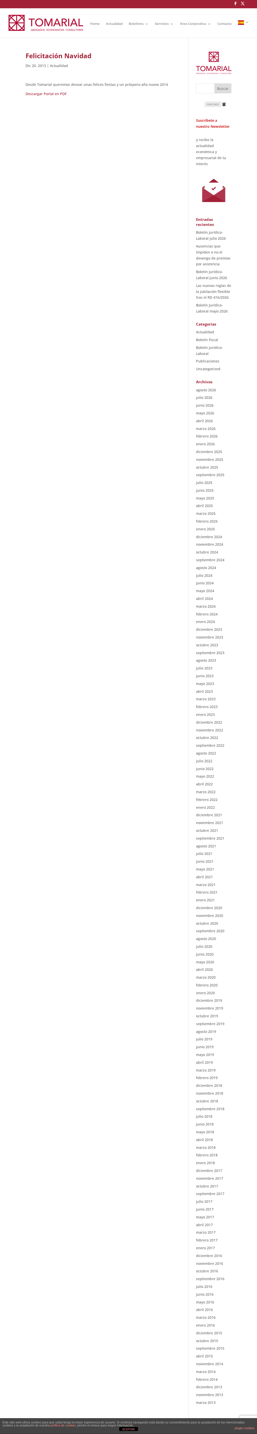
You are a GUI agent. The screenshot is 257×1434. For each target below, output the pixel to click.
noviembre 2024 (209, 544)
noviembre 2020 (209, 915)
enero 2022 (205, 807)
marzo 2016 (206, 1317)
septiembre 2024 (210, 559)
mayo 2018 (205, 1132)
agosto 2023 (206, 660)
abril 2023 (204, 691)
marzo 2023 (206, 699)
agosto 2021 (206, 846)
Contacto (224, 24)
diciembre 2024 (209, 536)
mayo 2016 (205, 1302)
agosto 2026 (206, 390)
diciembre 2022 (209, 722)
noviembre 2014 (209, 1363)
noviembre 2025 (209, 459)
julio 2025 (204, 482)
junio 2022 (205, 768)
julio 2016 (204, 1286)
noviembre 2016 (209, 1263)
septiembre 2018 (210, 1108)
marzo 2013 (206, 1402)
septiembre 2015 (210, 1348)
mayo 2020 (205, 962)
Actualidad (114, 24)
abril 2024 (204, 598)
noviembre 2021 (209, 822)
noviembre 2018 (209, 1093)
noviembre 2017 (209, 1178)
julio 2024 (204, 575)
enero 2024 (205, 621)
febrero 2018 (207, 1155)
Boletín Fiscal (207, 339)
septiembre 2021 (210, 838)
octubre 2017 (207, 1186)
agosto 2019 (206, 1031)
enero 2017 (205, 1247)
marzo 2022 (206, 791)
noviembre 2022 (209, 730)
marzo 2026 (206, 428)
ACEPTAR (128, 1429)
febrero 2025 (207, 521)
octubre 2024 (207, 552)
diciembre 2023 (209, 629)
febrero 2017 (207, 1240)
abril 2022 (204, 784)
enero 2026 (205, 444)
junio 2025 (205, 490)
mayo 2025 (205, 498)
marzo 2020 (206, 977)
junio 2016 (205, 1294)
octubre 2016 (207, 1271)
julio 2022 (204, 761)
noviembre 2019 (209, 1008)
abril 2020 (204, 969)
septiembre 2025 (210, 474)
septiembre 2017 (210, 1193)
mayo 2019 (205, 1054)
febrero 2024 (207, 614)
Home (95, 24)
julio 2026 (204, 397)
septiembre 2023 (210, 652)
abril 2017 (204, 1224)
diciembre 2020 (209, 907)
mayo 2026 (205, 413)
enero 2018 (205, 1162)
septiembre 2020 (210, 930)
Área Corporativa (193, 24)
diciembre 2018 (209, 1085)
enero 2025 (205, 529)
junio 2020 (205, 954)
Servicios (162, 24)
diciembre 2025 (209, 451)
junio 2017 (205, 1209)
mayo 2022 (205, 776)
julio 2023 (204, 668)
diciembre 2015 (209, 1333)
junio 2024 (205, 583)
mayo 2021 (205, 869)
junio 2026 (205, 405)
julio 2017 (204, 1201)
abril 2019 (204, 1062)
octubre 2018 (207, 1101)
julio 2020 (204, 946)
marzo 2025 (206, 513)
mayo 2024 (205, 590)
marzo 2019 (206, 1070)
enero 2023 (205, 714)
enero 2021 (205, 900)
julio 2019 (204, 1039)
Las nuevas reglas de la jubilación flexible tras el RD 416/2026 (213, 291)
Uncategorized (208, 368)
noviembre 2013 (209, 1394)
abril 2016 (204, 1309)
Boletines (136, 24)
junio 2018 (205, 1124)
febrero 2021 (207, 892)
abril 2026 (204, 420)
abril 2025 (204, 505)
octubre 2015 (207, 1340)
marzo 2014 (206, 1371)
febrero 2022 (207, 799)
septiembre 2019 (210, 1023)
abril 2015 (204, 1356)
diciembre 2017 (209, 1170)
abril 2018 (204, 1139)
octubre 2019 (207, 1016)
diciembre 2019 (209, 1000)
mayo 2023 (205, 683)
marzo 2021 (206, 884)
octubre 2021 (207, 830)
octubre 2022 (207, 737)
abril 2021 (204, 877)
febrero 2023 (207, 706)
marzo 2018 (206, 1147)
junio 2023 (205, 675)
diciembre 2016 (209, 1255)
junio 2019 (205, 1046)
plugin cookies (244, 1428)
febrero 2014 (207, 1379)
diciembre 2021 (209, 815)
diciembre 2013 (209, 1387)
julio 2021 (204, 853)
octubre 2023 (207, 645)
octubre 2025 (207, 467)
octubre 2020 (207, 923)
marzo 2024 (206, 606)
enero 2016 (205, 1325)
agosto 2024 (206, 567)
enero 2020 (205, 992)
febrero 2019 (207, 1077)
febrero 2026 (207, 436)
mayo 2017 (205, 1217)
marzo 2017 (206, 1232)
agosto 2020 (206, 938)
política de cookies (63, 1425)
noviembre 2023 (209, 637)
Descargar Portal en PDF (46, 93)
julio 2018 (204, 1116)
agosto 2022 (206, 753)
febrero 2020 (207, 985)
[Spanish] (243, 29)
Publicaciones (207, 361)
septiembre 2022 (210, 745)
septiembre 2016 (210, 1278)
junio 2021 (205, 861)
